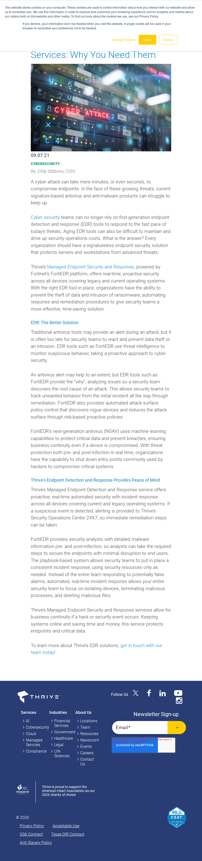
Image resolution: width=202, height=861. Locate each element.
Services (28, 712)
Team (85, 727)
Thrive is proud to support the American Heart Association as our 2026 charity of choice (68, 791)
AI (27, 721)
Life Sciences (61, 753)
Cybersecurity (45, 164)
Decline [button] (168, 39)
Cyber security (45, 217)
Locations (88, 721)
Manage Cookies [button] (124, 39)
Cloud (31, 733)
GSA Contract (31, 834)
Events (86, 746)
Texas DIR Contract (67, 834)
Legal (59, 744)
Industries (58, 712)
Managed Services (34, 742)
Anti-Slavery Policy (36, 842)
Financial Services (62, 723)
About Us (83, 712)
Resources (89, 733)
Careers (86, 753)
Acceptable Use (65, 826)
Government (64, 732)
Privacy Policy (32, 826)
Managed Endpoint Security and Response (90, 267)
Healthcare (63, 738)
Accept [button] (147, 39)
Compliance (36, 751)
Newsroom (89, 740)
